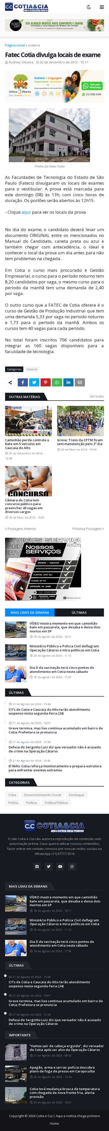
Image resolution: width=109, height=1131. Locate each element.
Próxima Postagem (86, 528)
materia (34, 45)
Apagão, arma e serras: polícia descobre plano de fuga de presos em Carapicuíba (62, 1069)
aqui (27, 212)
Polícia (13, 802)
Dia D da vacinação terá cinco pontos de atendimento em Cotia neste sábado (62, 670)
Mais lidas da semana (30, 612)
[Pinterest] (46, 382)
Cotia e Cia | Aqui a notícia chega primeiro (68, 1116)
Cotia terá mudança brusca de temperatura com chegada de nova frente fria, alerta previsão (65, 1093)
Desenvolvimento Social (42, 795)
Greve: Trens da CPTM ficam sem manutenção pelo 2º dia (80, 442)
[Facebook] (23, 382)
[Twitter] (34, 382)
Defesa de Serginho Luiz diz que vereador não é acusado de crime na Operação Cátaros (55, 749)
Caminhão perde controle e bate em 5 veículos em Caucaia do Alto (27, 444)
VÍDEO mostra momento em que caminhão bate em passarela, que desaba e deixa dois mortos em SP (65, 627)
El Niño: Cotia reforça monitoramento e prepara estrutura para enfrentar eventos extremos (55, 768)
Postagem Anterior (22, 528)
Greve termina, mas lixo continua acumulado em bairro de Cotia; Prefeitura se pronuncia (56, 730)
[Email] (80, 382)
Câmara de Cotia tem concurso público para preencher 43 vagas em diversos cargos (24, 506)
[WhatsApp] (57, 382)
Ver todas (97, 396)
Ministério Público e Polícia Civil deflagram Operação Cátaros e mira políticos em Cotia (64, 648)
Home (54, 1123)
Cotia (12, 795)
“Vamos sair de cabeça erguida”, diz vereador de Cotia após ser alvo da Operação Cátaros (67, 1048)
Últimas (79, 612)
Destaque (76, 795)
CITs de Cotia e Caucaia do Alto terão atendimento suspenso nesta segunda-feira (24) (49, 712)
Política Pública (56, 802)
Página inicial (15, 45)
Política (31, 802)
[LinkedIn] (68, 382)
